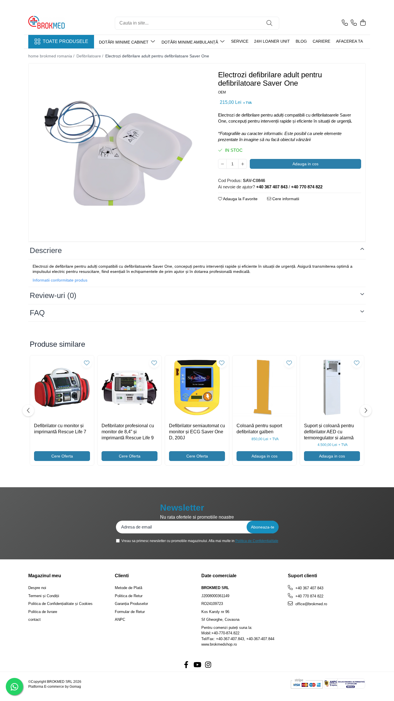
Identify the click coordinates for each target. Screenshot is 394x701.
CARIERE (321, 41)
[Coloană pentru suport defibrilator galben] (264, 387)
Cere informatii (285, 198)
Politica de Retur (128, 596)
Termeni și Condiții (43, 596)
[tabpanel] (118, 153)
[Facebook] (186, 665)
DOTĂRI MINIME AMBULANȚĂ (190, 42)
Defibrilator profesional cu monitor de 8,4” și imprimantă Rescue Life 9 (128, 431)
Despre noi (37, 588)
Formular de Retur (130, 612)
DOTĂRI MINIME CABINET (124, 42)
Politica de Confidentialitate (256, 541)
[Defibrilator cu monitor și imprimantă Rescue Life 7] (62, 387)
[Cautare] (269, 23)
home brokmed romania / (52, 56)
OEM (222, 92)
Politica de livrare (42, 612)
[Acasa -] (57, 23)
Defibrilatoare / (90, 56)
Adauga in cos (305, 164)
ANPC (120, 619)
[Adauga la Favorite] (87, 363)
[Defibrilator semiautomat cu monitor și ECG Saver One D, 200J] (197, 387)
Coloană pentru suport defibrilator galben (259, 428)
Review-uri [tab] (53, 295)
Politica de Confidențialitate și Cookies (60, 603)
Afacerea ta (349, 41)
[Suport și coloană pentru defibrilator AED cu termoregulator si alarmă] (332, 387)
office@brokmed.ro (310, 604)
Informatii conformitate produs (60, 280)
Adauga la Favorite (240, 198)
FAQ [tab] (37, 312)
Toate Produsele (65, 41)
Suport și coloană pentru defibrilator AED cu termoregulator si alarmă (329, 431)
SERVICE (239, 41)
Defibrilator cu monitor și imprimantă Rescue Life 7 (60, 428)
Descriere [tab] (46, 250)
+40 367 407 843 (308, 588)
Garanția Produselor (131, 603)
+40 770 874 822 (308, 596)
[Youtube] (197, 665)
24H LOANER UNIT (272, 41)
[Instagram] (208, 665)
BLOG (301, 41)
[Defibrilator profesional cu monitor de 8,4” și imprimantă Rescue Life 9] (129, 387)
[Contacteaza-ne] (345, 23)
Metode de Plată (128, 588)
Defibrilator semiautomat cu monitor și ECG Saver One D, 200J (197, 431)
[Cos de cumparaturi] (363, 23)
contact (34, 619)
